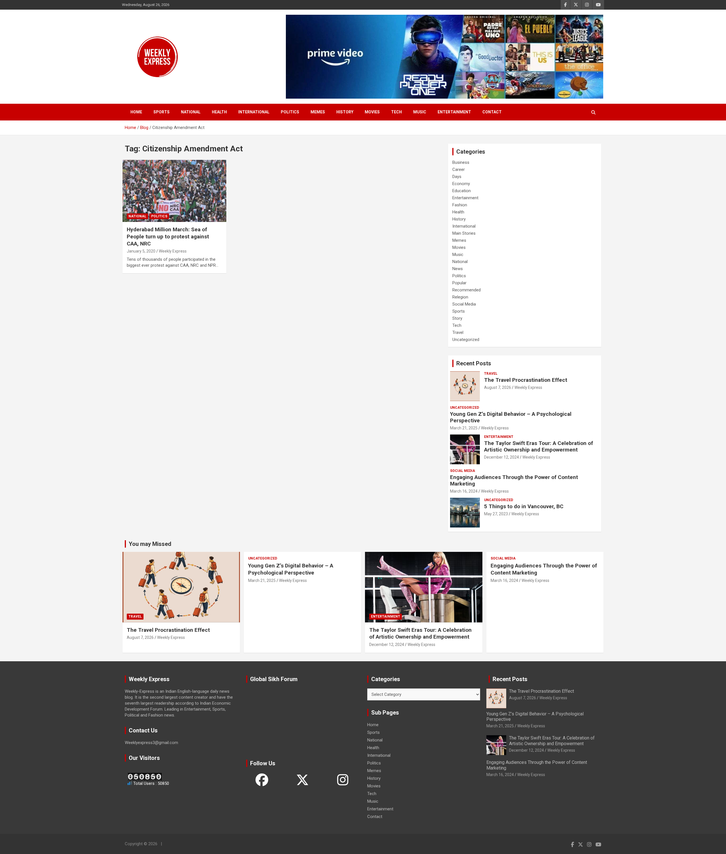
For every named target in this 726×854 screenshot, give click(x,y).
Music (419, 112)
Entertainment (454, 112)
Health (219, 112)
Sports (161, 112)
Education (461, 190)
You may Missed (150, 544)
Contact (492, 112)
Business (460, 162)
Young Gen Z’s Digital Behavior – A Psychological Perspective (510, 417)
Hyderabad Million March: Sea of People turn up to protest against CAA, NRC (168, 236)
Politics (290, 112)
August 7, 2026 (497, 387)
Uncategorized (465, 339)
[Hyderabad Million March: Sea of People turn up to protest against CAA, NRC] (174, 191)
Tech (396, 112)
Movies (372, 112)
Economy (461, 183)
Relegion (460, 297)
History (344, 112)
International (253, 112)
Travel (457, 332)
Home (136, 112)
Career (458, 169)
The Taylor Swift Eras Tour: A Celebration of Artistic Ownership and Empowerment (538, 446)
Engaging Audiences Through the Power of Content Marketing (514, 480)
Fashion (459, 204)
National (191, 112)
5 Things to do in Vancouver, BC (524, 506)
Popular (459, 282)
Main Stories (464, 233)
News (457, 268)
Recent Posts (473, 363)
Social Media (464, 304)
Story (457, 318)
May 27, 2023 (496, 514)
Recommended (466, 290)
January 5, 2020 (141, 251)
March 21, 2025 (464, 428)
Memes (318, 112)
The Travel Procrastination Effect (525, 380)
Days (456, 176)
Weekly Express (173, 251)
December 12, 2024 (501, 457)
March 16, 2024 (464, 491)
